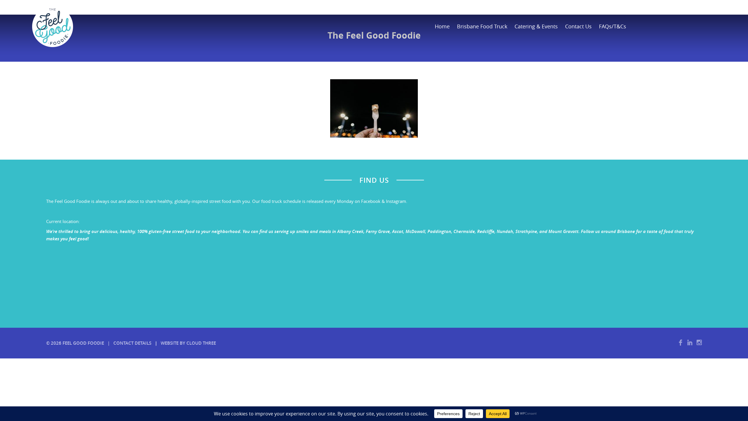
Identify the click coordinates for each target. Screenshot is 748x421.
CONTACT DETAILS (132, 343)
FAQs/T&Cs (612, 26)
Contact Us (578, 26)
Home (442, 26)
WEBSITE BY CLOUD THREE (188, 343)
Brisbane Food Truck (482, 26)
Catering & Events (536, 26)
